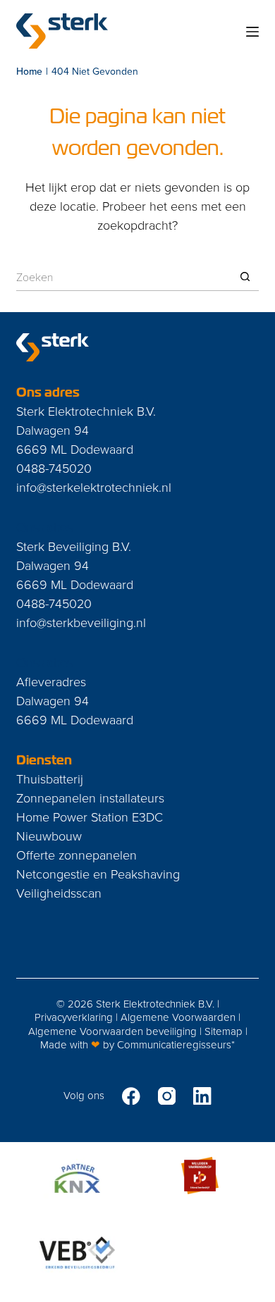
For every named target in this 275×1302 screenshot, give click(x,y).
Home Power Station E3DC (89, 816)
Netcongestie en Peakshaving (98, 873)
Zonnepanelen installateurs (90, 797)
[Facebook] (131, 1096)
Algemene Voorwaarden (178, 1017)
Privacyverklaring (74, 1017)
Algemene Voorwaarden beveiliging (112, 1031)
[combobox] (123, 277)
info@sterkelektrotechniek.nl (93, 486)
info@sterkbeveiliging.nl (81, 622)
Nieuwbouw (49, 835)
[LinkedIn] (202, 1096)
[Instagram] (167, 1096)
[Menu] (252, 31)
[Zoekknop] (245, 276)
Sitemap (223, 1031)
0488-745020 (54, 467)
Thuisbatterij (49, 778)
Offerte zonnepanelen (76, 854)
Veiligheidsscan (59, 892)
